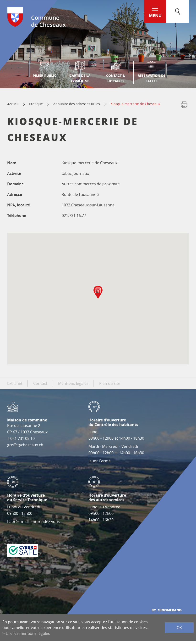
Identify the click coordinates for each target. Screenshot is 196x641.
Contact (40, 383)
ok (179, 627)
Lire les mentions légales (28, 633)
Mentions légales (73, 383)
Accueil (13, 104)
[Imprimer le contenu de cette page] (184, 105)
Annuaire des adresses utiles (76, 104)
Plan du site (109, 383)
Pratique (36, 104)
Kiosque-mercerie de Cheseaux (135, 104)
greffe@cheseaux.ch (25, 445)
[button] (98, 292)
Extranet (14, 383)
